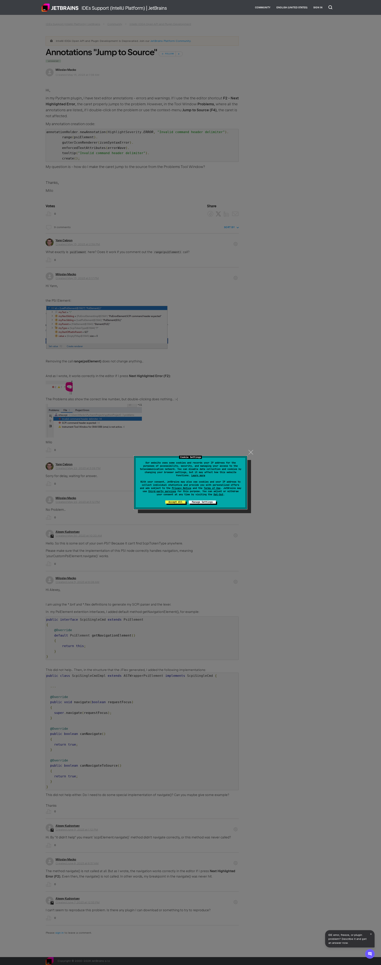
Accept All (175, 502)
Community (262, 7)
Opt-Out (218, 494)
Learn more (198, 475)
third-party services (162, 491)
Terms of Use (212, 488)
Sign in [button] (317, 7)
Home (60, 8)
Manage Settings (202, 502)
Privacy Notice (181, 488)
